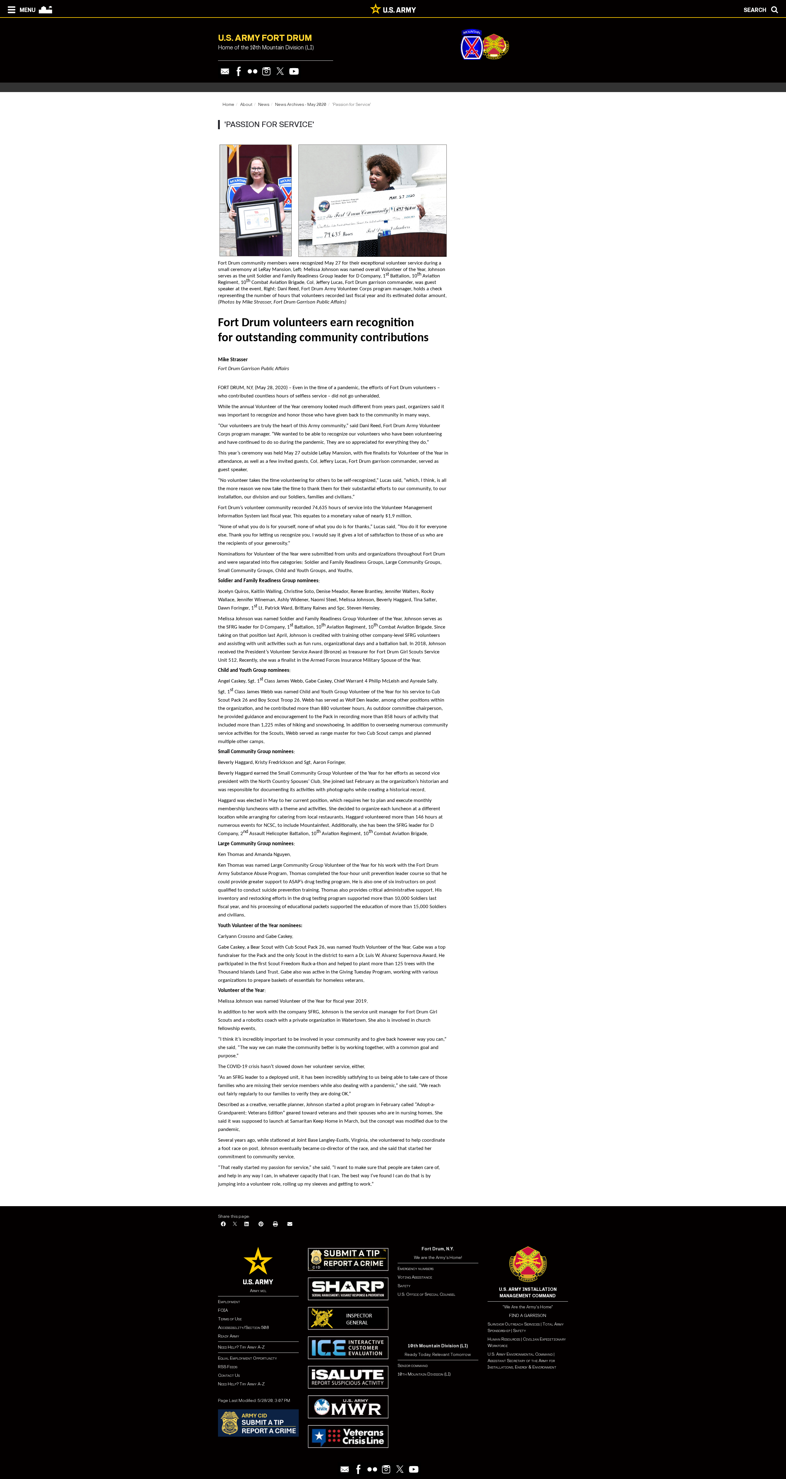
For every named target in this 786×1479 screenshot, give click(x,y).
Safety (404, 1285)
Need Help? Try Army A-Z (241, 1347)
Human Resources (504, 1339)
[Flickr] (252, 71)
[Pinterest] (261, 1224)
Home (228, 104)
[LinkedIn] (246, 1224)
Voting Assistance (415, 1277)
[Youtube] (294, 71)
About (246, 104)
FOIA (223, 1310)
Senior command (413, 1365)
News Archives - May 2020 (300, 104)
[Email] (225, 71)
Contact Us (229, 1375)
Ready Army (228, 1336)
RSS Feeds (227, 1366)
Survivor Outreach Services (514, 1324)
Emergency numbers (416, 1268)
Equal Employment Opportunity (247, 1358)
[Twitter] (280, 71)
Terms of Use (230, 1319)
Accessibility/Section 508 (243, 1327)
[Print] (275, 1224)
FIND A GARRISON (527, 1315)
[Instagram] (266, 71)
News (263, 104)
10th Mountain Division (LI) (424, 1374)
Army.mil (258, 1290)
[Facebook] (239, 71)
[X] (234, 1224)
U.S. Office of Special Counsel (426, 1294)
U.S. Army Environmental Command (520, 1354)
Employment (229, 1301)
